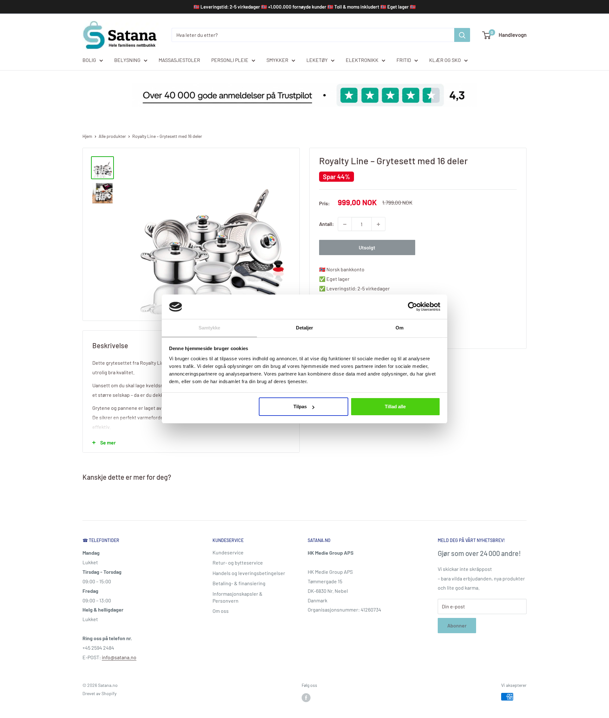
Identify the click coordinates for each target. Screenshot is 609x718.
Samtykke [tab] (209, 327)
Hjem (87, 136)
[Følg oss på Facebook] (306, 697)
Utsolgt (367, 248)
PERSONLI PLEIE (229, 60)
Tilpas (300, 406)
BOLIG (89, 60)
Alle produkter (112, 136)
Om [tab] (399, 327)
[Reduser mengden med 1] (344, 224)
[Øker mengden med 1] (378, 224)
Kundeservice (228, 552)
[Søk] (462, 35)
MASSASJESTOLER (179, 60)
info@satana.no (119, 657)
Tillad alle (395, 406)
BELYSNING (127, 60)
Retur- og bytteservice (238, 562)
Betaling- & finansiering (239, 583)
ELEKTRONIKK (362, 60)
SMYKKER (277, 60)
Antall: (326, 224)
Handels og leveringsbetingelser (249, 573)
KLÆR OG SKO (445, 60)
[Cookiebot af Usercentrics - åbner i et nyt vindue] (412, 306)
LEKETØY (317, 60)
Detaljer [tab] (304, 327)
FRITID (403, 60)
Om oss (221, 611)
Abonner (457, 625)
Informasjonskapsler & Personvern (238, 597)
